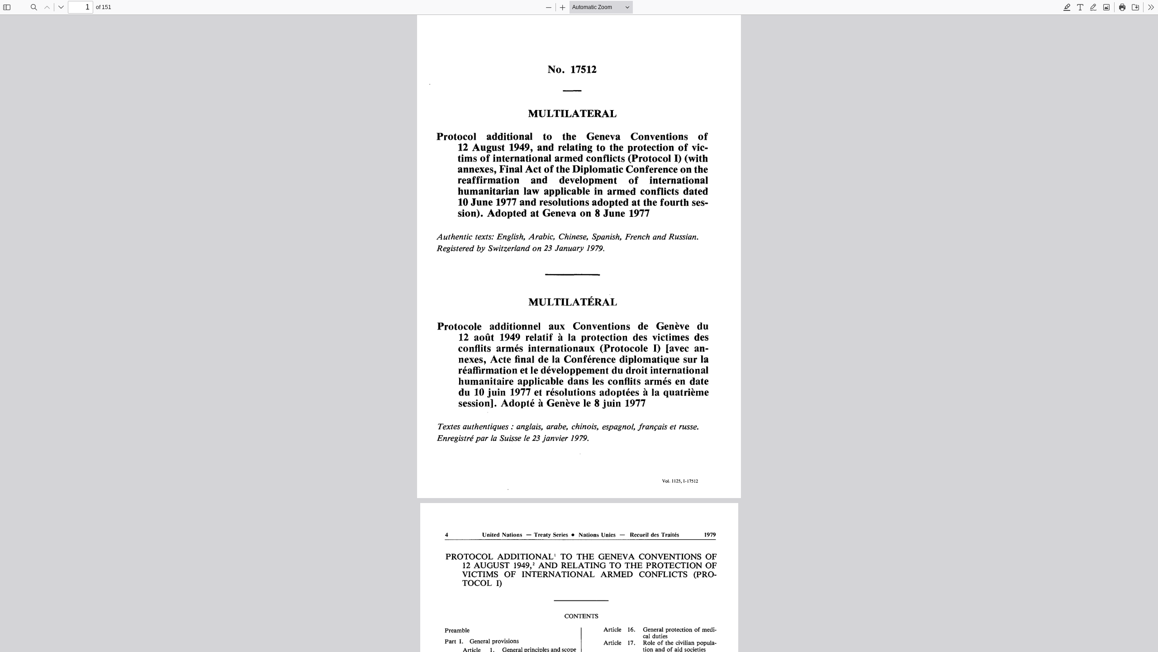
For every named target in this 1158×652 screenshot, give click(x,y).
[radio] (1067, 7)
